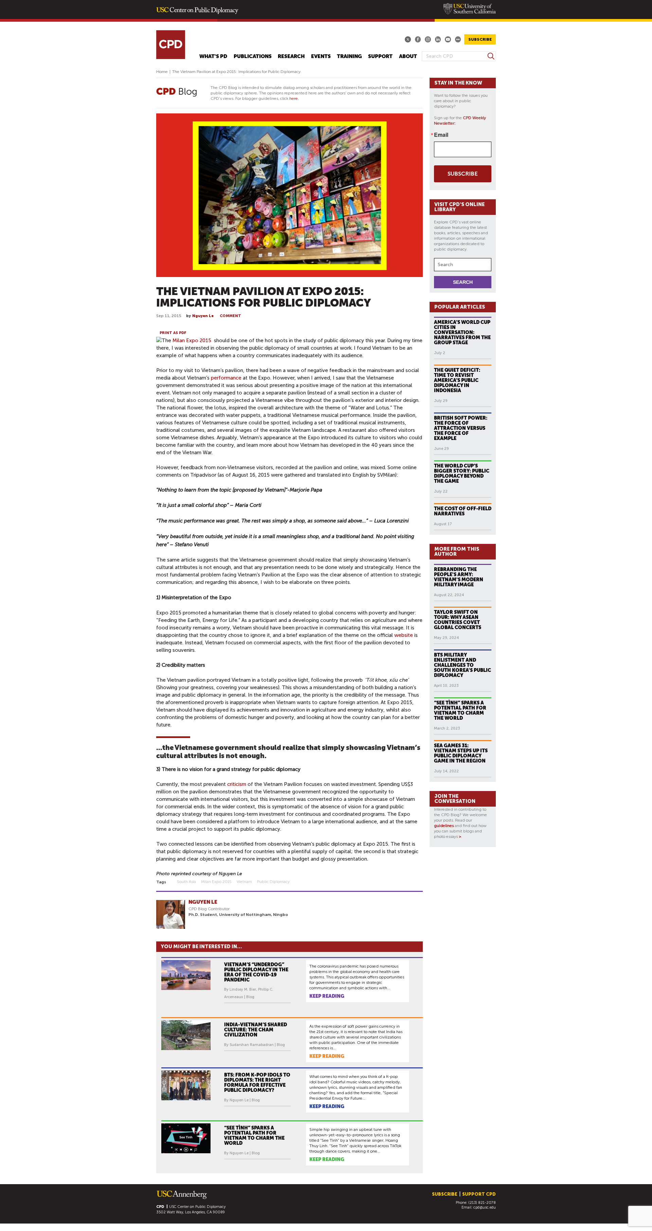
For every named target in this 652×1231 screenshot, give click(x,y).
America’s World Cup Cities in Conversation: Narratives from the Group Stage (462, 332)
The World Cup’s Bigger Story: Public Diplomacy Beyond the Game (461, 473)
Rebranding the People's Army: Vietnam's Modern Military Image (458, 577)
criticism (236, 784)
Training (349, 56)
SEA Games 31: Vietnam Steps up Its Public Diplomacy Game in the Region (461, 753)
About (408, 56)
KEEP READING (326, 996)
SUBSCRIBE (480, 39)
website (404, 635)
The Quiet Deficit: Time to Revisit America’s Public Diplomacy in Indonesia (457, 380)
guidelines (444, 825)
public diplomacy (273, 881)
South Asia (186, 881)
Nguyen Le (203, 316)
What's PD (213, 56)
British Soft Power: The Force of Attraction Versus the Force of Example (460, 428)
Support (380, 56)
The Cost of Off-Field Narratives (462, 511)
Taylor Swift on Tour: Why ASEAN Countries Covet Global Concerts (457, 619)
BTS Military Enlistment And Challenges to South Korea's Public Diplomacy (462, 665)
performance (226, 378)
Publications (253, 56)
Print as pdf (173, 333)
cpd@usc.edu (484, 1207)
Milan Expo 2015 (192, 340)
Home (162, 71)
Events (321, 56)
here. (294, 98)
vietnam (244, 881)
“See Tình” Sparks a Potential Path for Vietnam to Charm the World (460, 710)
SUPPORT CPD (479, 1194)
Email (441, 134)
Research (291, 56)
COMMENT (230, 316)
